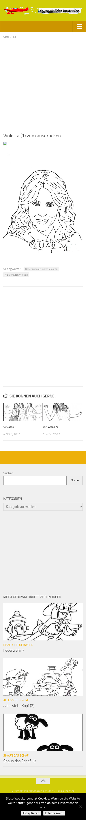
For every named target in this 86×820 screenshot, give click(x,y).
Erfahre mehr (54, 813)
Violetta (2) (50, 427)
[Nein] (80, 806)
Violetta (9, 37)
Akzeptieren (30, 813)
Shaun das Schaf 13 (19, 761)
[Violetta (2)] (62, 412)
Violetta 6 (9, 427)
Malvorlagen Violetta (16, 274)
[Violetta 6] (23, 412)
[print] (5, 144)
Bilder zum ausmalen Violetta (41, 269)
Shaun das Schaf (15, 755)
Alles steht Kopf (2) (18, 705)
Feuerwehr (24, 645)
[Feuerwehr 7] (43, 622)
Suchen (8, 473)
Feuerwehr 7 (13, 650)
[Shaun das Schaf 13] (43, 732)
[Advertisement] (43, 86)
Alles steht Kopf (16, 700)
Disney (8, 645)
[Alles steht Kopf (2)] (43, 677)
